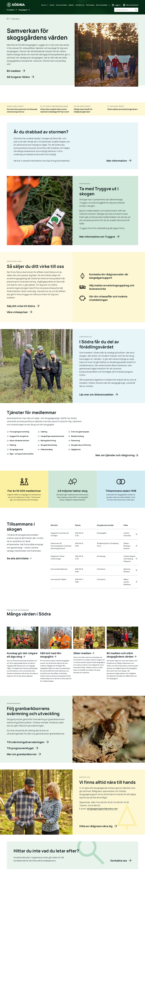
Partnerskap (90, 5)
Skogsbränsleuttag (48, 445)
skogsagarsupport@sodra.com (102, 808)
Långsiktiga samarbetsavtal (52, 436)
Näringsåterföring (48, 440)
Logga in (118, 5)
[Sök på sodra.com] (136, 10)
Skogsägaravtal (16, 449)
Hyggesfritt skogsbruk (18, 436)
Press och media (61, 5)
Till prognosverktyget (20, 748)
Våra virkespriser (17, 312)
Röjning (12, 445)
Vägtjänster (76, 449)
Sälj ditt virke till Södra (21, 306)
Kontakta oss (80, 5)
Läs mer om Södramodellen (96, 394)
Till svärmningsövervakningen (25, 742)
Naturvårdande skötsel (19, 440)
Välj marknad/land (132, 5)
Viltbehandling (46, 449)
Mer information (116, 160)
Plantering (75, 440)
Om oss (43, 5)
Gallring (43, 432)
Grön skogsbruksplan (80, 432)
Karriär (52, 5)
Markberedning (77, 436)
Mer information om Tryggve (97, 236)
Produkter (10, 10)
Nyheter (71, 5)
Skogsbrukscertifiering (81, 445)
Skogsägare (22, 10)
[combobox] (126, 10)
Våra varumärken (101, 5)
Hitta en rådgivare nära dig (96, 826)
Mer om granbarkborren (22, 754)
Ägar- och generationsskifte (21, 454)
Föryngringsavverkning (19, 432)
